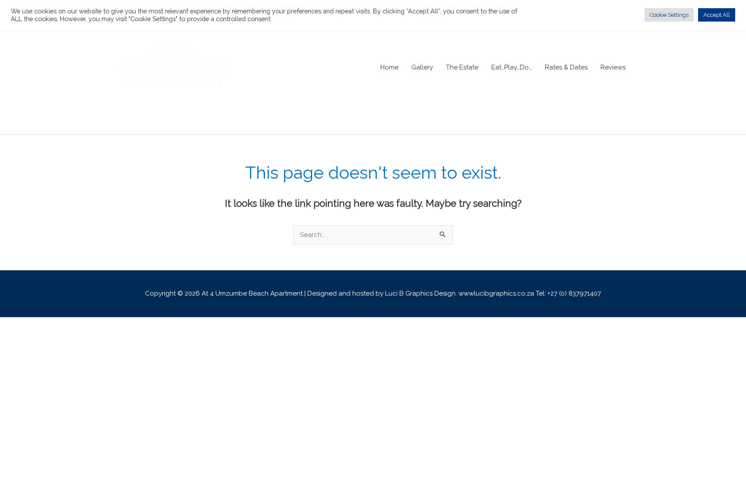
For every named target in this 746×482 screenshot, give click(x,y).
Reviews (613, 67)
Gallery (422, 67)
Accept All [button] (716, 15)
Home (389, 67)
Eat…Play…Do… (511, 67)
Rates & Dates (566, 67)
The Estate (462, 67)
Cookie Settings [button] (669, 15)
